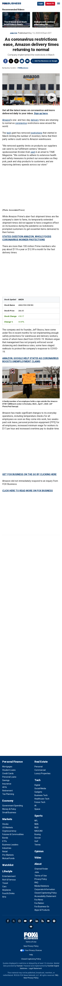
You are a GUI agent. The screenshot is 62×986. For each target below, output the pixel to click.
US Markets (7, 827)
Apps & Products (42, 910)
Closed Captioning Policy (45, 893)
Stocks (5, 824)
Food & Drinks (8, 893)
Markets (7, 819)
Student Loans (9, 770)
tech (9, 133)
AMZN (21, 300)
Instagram (19, 921)
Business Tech (41, 795)
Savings (6, 780)
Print (22, 61)
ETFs (4, 841)
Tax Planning (8, 794)
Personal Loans (9, 777)
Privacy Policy (40, 879)
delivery (35, 120)
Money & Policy (9, 809)
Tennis (37, 844)
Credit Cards (8, 773)
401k (4, 787)
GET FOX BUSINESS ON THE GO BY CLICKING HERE (29, 474)
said (33, 152)
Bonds (5, 838)
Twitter (11, 61)
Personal (38, 766)
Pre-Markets (8, 855)
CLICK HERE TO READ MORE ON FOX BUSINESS (27, 490)
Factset (20, 966)
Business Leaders (10, 844)
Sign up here (41, 113)
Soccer (37, 838)
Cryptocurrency (9, 831)
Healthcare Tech (41, 799)
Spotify (54, 921)
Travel (5, 883)
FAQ (36, 882)
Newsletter (48, 921)
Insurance (6, 784)
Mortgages (7, 766)
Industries (6, 848)
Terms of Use (40, 876)
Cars (4, 886)
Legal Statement (35, 968)
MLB (36, 827)
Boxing (37, 834)
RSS (42, 921)
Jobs (36, 872)
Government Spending (12, 805)
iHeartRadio (31, 926)
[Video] (31, 89)
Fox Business (11, 3)
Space (37, 809)
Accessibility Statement (45, 896)
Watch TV (50, 4)
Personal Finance (12, 761)
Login (40, 4)
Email (27, 61)
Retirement (7, 790)
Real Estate (41, 761)
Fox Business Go (41, 906)
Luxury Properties (42, 773)
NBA (36, 824)
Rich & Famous (9, 880)
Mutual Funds (8, 858)
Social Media (40, 788)
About (38, 863)
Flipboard (31, 921)
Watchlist (7, 865)
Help (31, 955)
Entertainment (9, 876)
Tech (37, 780)
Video (37, 857)
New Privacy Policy (31, 946)
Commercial (40, 770)
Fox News (38, 900)
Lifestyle (7, 871)
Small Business (9, 812)
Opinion (39, 851)
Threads (16, 61)
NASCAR (38, 831)
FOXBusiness (23, 68)
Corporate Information (44, 889)
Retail (4, 851)
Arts (4, 897)
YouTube (25, 921)
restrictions (36, 133)
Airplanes (6, 890)
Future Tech (39, 802)
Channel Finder (41, 869)
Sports (38, 815)
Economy (7, 800)
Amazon (13, 33)
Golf (36, 841)
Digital (37, 785)
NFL (36, 820)
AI (35, 805)
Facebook (5, 61)
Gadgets (38, 792)
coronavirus (21, 123)
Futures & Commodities (13, 834)
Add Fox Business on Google (46, 61)
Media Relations (41, 886)
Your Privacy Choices (33, 950)
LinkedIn (36, 921)
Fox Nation (39, 903)
